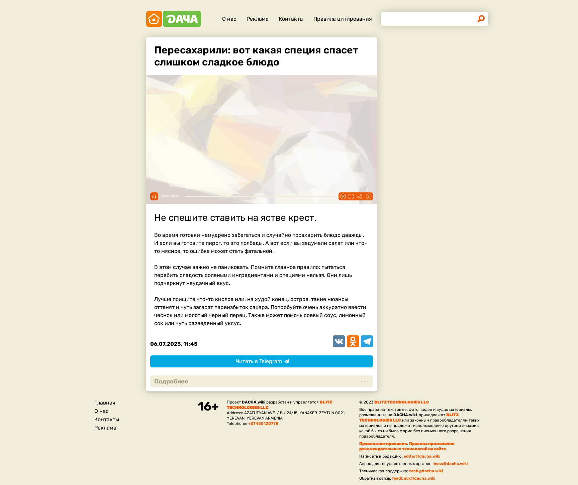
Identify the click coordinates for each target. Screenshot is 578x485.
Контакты (291, 19)
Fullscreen (351, 196)
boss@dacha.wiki (451, 463)
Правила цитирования (342, 19)
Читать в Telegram (259, 361)
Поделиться (360, 196)
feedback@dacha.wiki (413, 478)
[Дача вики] (173, 19)
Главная (104, 402)
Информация (368, 196)
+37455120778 (263, 423)
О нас (229, 19)
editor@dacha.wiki (422, 456)
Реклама (258, 19)
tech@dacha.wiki (426, 471)
